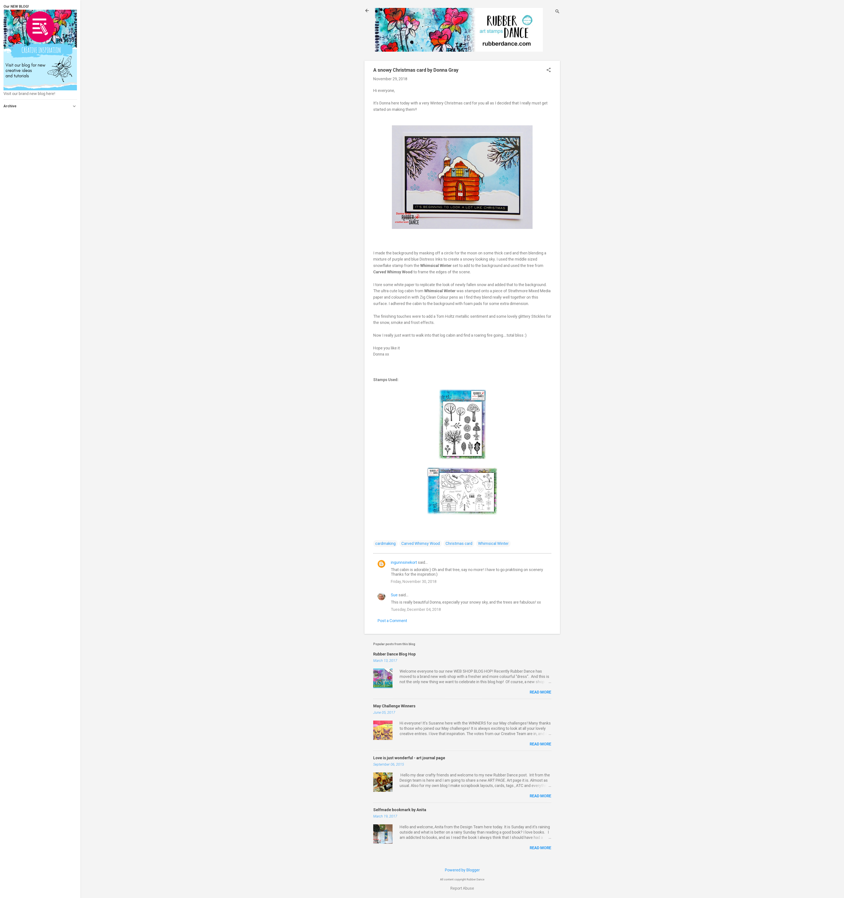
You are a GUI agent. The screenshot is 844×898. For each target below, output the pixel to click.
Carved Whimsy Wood (420, 543)
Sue (394, 595)
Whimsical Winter (493, 543)
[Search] (557, 12)
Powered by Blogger (462, 870)
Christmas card (459, 543)
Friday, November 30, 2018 (414, 581)
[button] (548, 70)
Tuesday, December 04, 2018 (416, 609)
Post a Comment (392, 620)
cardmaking (385, 543)
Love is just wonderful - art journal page (409, 758)
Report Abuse (462, 888)
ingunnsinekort (404, 562)
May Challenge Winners (394, 706)
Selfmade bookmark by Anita (399, 809)
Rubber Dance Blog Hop (394, 654)
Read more (540, 692)
